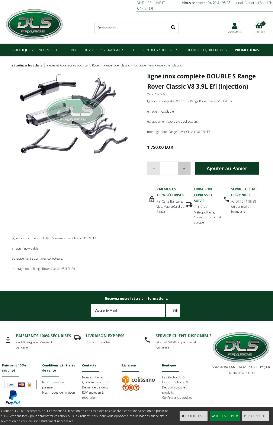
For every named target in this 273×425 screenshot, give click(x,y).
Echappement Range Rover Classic (158, 65)
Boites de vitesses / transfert (98, 50)
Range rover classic (117, 65)
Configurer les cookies (177, 398)
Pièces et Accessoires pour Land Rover (73, 65)
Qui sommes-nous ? (96, 382)
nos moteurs (50, 50)
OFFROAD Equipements (206, 50)
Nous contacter (92, 377)
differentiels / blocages (155, 50)
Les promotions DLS (176, 382)
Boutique (21, 50)
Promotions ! (248, 50)
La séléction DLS (173, 377)
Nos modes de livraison (58, 392)
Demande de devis (95, 387)
